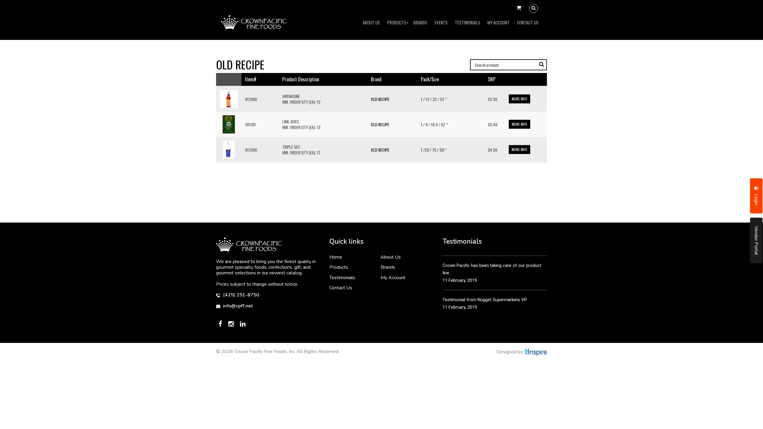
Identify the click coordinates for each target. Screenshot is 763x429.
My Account (498, 22)
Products (396, 22)
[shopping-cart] (519, 8)
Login (756, 199)
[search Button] (533, 8)
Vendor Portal (756, 240)
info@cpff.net (237, 306)
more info (519, 98)
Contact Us (528, 22)
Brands (420, 22)
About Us (371, 22)
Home (335, 257)
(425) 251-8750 (240, 295)
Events (441, 22)
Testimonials (467, 22)
